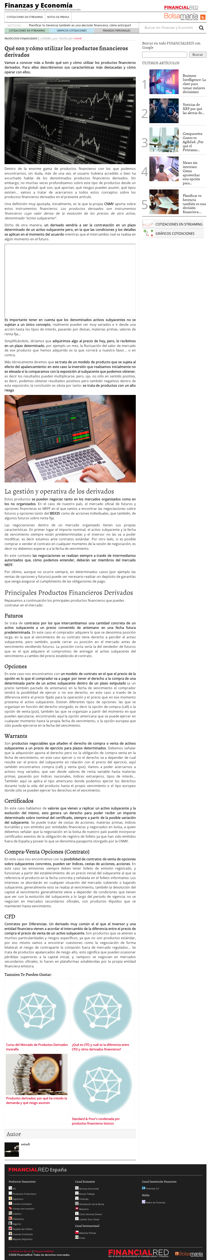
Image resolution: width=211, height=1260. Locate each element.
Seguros (16, 1223)
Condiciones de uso (20, 1251)
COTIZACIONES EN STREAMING (25, 17)
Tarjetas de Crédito (22, 1229)
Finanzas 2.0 (152, 1188)
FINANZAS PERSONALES (116, 30)
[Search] (201, 27)
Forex (82, 1237)
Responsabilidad (43, 1251)
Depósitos (17, 1198)
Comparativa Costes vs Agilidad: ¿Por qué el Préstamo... (193, 142)
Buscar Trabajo (87, 1193)
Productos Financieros (21, 38)
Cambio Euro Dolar (89, 1219)
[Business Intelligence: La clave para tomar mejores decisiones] (164, 81)
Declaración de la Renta (91, 1204)
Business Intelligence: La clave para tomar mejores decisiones (194, 84)
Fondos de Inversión (23, 1208)
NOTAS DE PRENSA (58, 17)
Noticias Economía (89, 1188)
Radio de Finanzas (155, 1202)
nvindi (78, 38)
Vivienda (83, 1198)
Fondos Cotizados (22, 1203)
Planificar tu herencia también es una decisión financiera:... (194, 204)
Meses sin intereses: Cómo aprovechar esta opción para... (191, 173)
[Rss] (203, 17)
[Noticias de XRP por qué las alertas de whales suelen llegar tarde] (164, 110)
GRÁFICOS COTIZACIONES (72, 30)
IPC (14, 1188)
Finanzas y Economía (39, 5)
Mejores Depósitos (22, 1239)
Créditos (16, 1213)
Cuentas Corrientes (22, 1234)
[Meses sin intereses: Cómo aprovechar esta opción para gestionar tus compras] (164, 168)
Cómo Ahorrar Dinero (90, 1214)
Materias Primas (87, 1232)
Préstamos (18, 1218)
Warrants (84, 1209)
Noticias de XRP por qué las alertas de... (193, 109)
